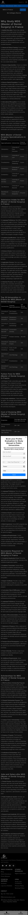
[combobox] (4, 462)
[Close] (25, 437)
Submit (14, 474)
